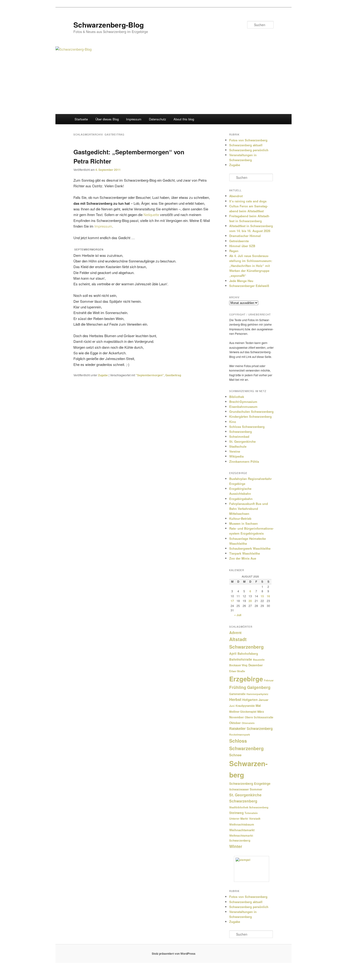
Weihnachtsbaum (241, 824)
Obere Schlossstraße (259, 717)
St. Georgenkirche (242, 441)
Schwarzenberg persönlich (248, 150)
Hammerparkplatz (257, 694)
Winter (235, 846)
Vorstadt (254, 819)
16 (268, 596)
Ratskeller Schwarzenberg (251, 728)
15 (262, 596)
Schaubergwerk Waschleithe (250, 548)
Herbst (235, 699)
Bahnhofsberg (247, 653)
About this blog (184, 119)
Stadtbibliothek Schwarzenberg (248, 807)
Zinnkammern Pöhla (244, 461)
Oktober (235, 722)
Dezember (255, 665)
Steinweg (236, 812)
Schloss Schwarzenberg (247, 426)
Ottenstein (248, 723)
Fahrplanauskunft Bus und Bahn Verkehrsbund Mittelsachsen (248, 508)
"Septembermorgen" (150, 375)
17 (232, 601)
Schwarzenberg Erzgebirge (250, 783)
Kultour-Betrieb (240, 518)
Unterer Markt (238, 818)
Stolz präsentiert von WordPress (173, 953)
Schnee (235, 754)
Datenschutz (157, 119)
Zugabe (103, 375)
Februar (269, 680)
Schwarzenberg (240, 431)
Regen (233, 251)
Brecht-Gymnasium (243, 401)
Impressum (133, 119)
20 (250, 601)
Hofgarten (250, 699)
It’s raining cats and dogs (248, 201)
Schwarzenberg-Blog (108, 25)
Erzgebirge (246, 678)
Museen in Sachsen (243, 523)
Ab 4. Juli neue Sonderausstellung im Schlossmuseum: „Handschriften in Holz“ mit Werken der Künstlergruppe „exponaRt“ (250, 266)
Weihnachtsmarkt (241, 830)
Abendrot (236, 196)
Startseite (81, 119)
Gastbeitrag (173, 375)
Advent (235, 632)
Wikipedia (236, 456)
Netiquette (151, 214)
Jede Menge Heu (241, 280)
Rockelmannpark (239, 734)
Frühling (237, 687)
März (260, 711)
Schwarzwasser (239, 789)
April (233, 653)
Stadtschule (237, 446)
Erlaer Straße (237, 671)
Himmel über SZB (242, 246)
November (236, 717)
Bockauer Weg (238, 665)
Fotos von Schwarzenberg (248, 140)
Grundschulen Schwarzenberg (251, 411)
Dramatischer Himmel (245, 235)
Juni (232, 706)
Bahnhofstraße (240, 659)
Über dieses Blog (107, 119)
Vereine (234, 451)
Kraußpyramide (245, 706)
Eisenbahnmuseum (243, 406)
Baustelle (259, 659)
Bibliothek (236, 396)
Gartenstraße (237, 694)
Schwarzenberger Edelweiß (249, 285)
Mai (258, 705)
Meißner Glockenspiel (242, 712)
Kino (232, 421)
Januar (263, 699)
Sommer (256, 789)
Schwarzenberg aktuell (245, 145)
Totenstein (251, 813)
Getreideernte (239, 241)
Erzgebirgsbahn (241, 498)
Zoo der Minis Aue (242, 558)
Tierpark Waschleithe (244, 553)
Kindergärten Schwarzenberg (250, 416)
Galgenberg (259, 687)
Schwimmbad (239, 436)
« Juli (237, 615)
